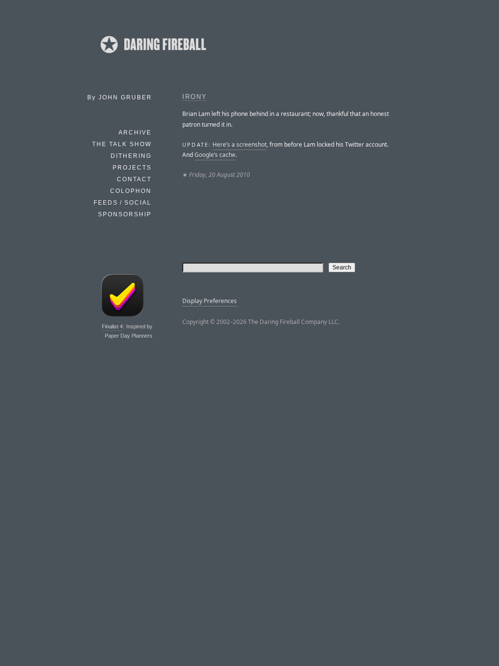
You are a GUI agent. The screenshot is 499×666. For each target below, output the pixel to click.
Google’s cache (214, 155)
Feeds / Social (123, 202)
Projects (132, 167)
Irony (194, 97)
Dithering (131, 155)
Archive (135, 132)
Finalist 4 (112, 326)
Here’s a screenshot (239, 144)
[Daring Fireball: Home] (152, 56)
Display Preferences (209, 301)
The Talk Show (122, 144)
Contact (134, 179)
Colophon (131, 191)
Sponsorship (125, 214)
